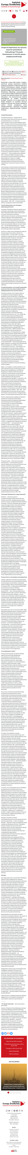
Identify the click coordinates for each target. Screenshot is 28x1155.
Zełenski (3, 79)
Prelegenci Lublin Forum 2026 (14, 1048)
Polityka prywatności (14, 1144)
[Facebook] (2, 1033)
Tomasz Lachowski (9, 40)
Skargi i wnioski (14, 1146)
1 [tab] (8, 1092)
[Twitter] (5, 1033)
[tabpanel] (14, 1077)
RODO (14, 1145)
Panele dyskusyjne (14, 1051)
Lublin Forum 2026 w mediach (14, 1041)
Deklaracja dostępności (14, 1142)
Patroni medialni (14, 1054)
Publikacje (14, 1134)
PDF (24, 71)
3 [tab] (14, 1092)
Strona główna (14, 1129)
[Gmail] (8, 1033)
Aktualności (14, 1131)
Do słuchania (14, 1132)
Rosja (16, 78)
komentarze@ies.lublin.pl (9, 74)
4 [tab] (17, 1092)
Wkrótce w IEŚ (14, 1137)
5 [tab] (20, 1092)
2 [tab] (11, 1092)
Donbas (12, 78)
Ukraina (20, 78)
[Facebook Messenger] (11, 1033)
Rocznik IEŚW (14, 1135)
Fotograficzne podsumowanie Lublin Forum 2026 (14, 1044)
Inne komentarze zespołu (14, 64)
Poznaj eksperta (14, 61)
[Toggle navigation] (14, 16)
